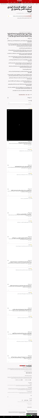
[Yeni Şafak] (19, 0)
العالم (26, 5)
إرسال (8, 102)
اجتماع (28, 94)
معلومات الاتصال (26, 400)
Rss (22, 400)
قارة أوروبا (24, 5)
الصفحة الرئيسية (30, 5)
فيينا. (26, 94)
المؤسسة (30, 400)
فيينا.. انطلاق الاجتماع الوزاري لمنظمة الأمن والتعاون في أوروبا (16, 5)
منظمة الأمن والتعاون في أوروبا (22, 94)
